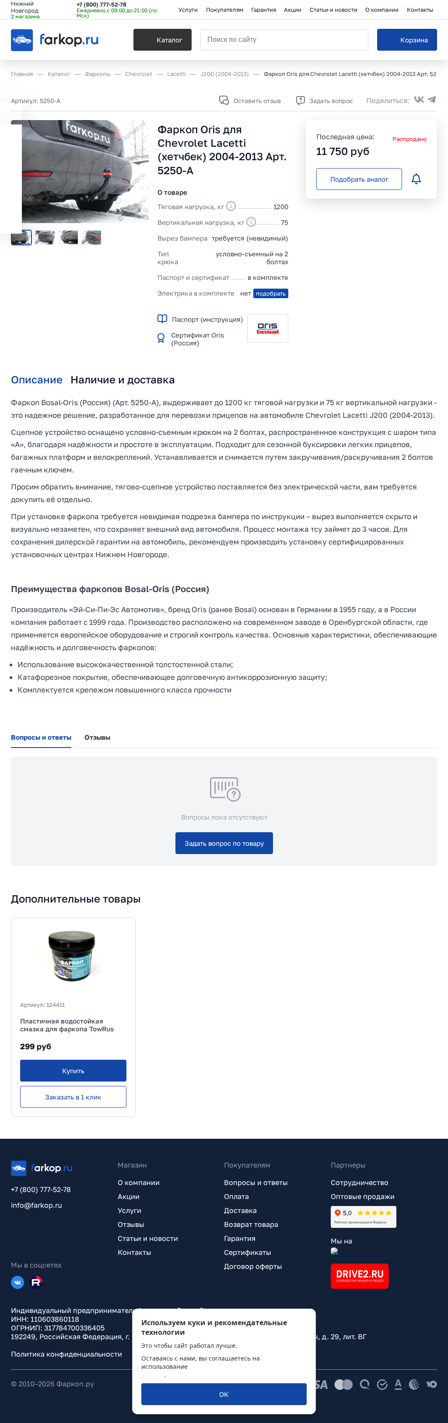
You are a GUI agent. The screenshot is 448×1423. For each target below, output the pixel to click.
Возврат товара (251, 1224)
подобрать (271, 293)
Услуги (129, 1210)
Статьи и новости (148, 1238)
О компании (139, 1182)
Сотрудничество (359, 1182)
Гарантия (240, 1238)
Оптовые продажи (363, 1196)
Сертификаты (247, 1252)
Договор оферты (253, 1266)
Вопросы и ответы (256, 1182)
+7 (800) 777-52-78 (101, 4)
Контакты (134, 1252)
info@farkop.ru (36, 1205)
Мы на (341, 1241)
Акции (129, 1196)
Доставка (240, 1210)
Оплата (236, 1196)
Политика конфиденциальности (66, 1354)
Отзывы (131, 1224)
